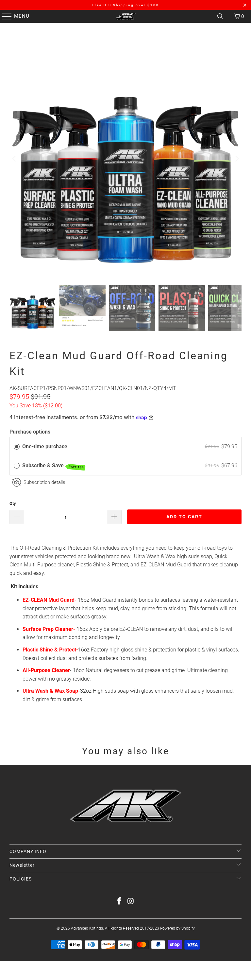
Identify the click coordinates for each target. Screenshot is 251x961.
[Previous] (14, 159)
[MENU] (4, 16)
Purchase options (29, 432)
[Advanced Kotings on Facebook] (120, 902)
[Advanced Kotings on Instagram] (131, 902)
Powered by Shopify (177, 928)
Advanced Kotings (87, 928)
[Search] (220, 16)
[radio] (17, 446)
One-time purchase (44, 446)
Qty (12, 503)
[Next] (236, 159)
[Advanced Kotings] (125, 16)
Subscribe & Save (53, 465)
